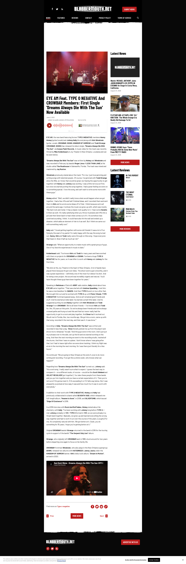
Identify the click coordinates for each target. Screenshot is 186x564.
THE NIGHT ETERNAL (130, 193)
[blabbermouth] (93, 11)
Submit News (129, 9)
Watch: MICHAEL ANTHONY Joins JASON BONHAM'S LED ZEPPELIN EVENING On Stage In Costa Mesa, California (124, 84)
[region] (93, 560)
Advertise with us (130, 542)
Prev (52, 516)
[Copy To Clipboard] (106, 506)
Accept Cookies (154, 560)
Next (102, 516)
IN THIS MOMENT (132, 175)
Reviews (75, 18)
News (48, 18)
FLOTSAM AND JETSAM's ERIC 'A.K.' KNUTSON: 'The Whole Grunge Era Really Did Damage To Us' (124, 117)
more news (125, 162)
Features (61, 18)
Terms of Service (124, 18)
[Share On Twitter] (97, 506)
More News (77, 516)
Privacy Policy (105, 18)
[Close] (183, 560)
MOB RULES (130, 209)
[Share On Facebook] (92, 506)
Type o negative (63, 506)
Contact (88, 18)
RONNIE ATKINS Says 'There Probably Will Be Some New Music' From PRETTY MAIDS (124, 149)
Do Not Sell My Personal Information (135, 560)
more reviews (125, 229)
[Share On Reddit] (101, 506)
